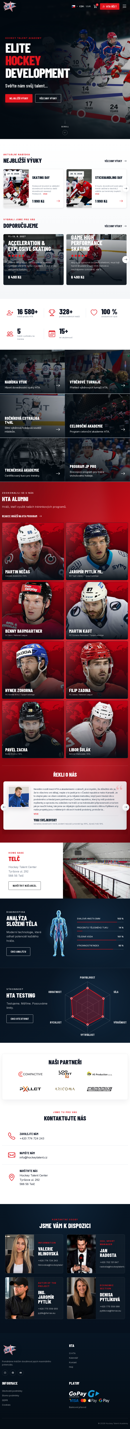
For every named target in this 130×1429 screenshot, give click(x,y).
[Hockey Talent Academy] (10, 6)
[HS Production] (99, 1074)
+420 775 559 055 (48, 1308)
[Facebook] (13, 1373)
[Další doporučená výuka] (125, 259)
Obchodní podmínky (12, 1391)
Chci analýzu (18, 951)
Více (36, 814)
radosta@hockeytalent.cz (110, 1266)
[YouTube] (21, 1373)
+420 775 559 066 (110, 1306)
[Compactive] (30, 1074)
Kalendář (73, 1358)
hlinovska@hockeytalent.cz (48, 1265)
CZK (81, 6)
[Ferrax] (99, 1089)
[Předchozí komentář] (4, 807)
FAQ (71, 1367)
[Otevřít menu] (124, 6)
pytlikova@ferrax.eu (110, 1310)
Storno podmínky (10, 1395)
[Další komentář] (125, 807)
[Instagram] (5, 1373)
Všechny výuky (48, 98)
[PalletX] (30, 1089)
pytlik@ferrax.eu (46, 1313)
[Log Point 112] (65, 1074)
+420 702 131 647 (109, 1262)
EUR (88, 6)
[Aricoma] (65, 1089)
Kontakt (73, 1362)
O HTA (72, 1353)
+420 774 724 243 (48, 1260)
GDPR (5, 1400)
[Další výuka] (125, 188)
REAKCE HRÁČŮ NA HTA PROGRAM (19, 516)
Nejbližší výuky (18, 98)
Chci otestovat (20, 1018)
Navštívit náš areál (25, 885)
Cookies (6, 1405)
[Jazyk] (75, 6)
